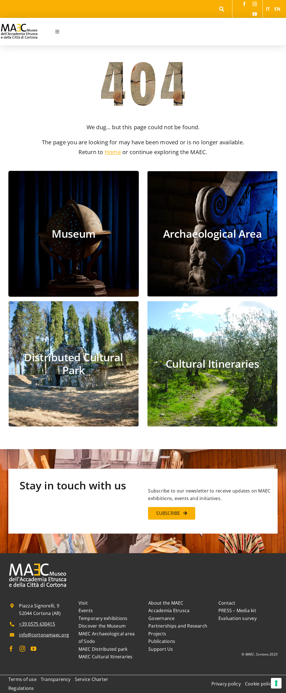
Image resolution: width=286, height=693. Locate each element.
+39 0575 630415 (37, 624)
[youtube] (254, 14)
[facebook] (244, 4)
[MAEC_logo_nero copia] (19, 20)
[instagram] (254, 4)
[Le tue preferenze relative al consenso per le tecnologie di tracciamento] (276, 683)
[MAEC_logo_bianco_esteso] (38, 564)
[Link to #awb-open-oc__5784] (222, 9)
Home (113, 152)
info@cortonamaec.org (44, 635)
